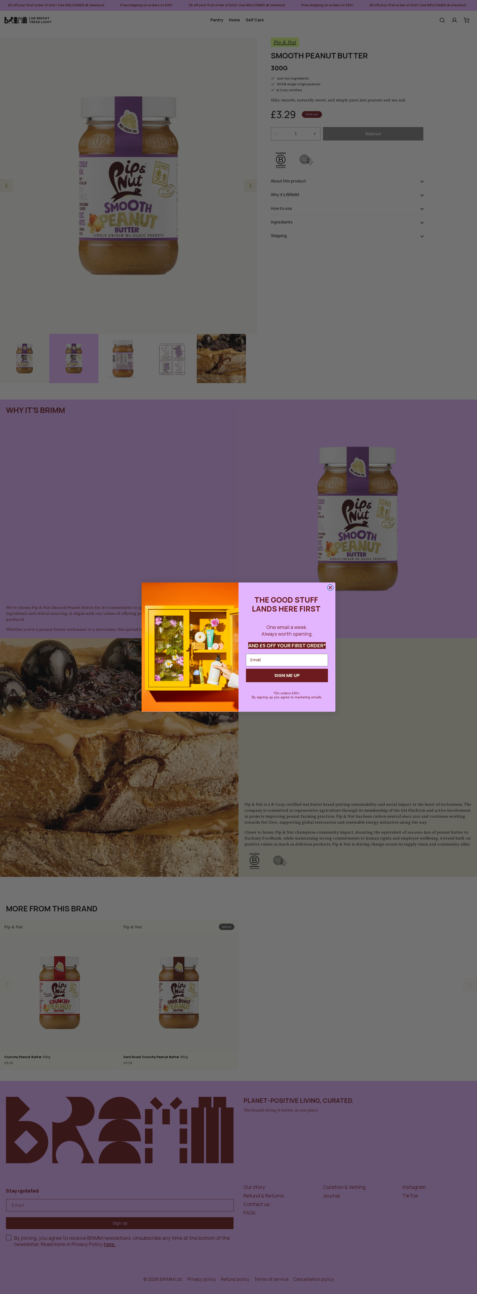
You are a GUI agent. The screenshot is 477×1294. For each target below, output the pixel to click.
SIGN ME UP (287, 675)
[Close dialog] (330, 587)
